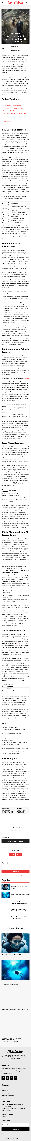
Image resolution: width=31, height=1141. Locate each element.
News (3, 1106)
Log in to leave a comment (15, 841)
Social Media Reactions (9, 111)
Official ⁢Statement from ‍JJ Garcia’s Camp (14, 113)
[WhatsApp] (20, 854)
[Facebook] (10, 854)
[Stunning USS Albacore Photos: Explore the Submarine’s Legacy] (6, 902)
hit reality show (20, 643)
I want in (14, 871)
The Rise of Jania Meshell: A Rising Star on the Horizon (22, 811)
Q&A (4, 118)
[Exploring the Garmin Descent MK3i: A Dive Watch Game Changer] (6, 910)
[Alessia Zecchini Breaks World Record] (6, 887)
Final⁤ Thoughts (7, 121)
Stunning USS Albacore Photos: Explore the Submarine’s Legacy (19, 902)
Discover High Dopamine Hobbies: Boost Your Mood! (20, 917)
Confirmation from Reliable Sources (13, 108)
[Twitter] (13, 854)
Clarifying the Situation (9, 116)
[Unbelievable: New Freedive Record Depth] (6, 895)
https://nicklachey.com (15, 830)
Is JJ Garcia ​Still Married (10, 103)
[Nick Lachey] (15, 821)
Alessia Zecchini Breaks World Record (13, 954)
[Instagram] (7, 1078)
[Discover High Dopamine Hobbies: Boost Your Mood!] (6, 918)
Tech (3, 1116)
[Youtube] (15, 1078)
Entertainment (16, 33)
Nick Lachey (16, 46)
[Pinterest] (17, 854)
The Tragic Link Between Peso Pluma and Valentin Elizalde (7, 811)
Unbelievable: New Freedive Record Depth (14, 982)
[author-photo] (2, 957)
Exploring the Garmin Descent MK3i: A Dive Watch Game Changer (20, 910)
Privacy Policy (18, 875)
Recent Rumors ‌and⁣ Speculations (12, 105)
